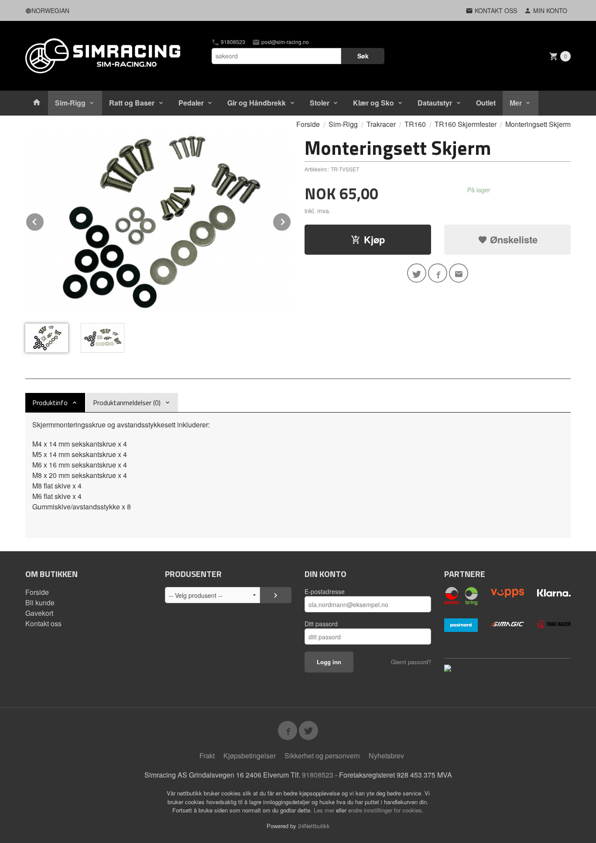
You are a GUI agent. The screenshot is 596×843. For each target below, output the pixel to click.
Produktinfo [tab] (50, 402)
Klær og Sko (373, 103)
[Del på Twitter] (416, 273)
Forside (308, 124)
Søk (363, 55)
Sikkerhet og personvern (322, 756)
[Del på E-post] (458, 273)
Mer (516, 103)
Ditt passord (321, 623)
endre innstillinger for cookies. (386, 810)
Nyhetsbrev (386, 756)
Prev (44, 220)
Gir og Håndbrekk (256, 103)
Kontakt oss (43, 623)
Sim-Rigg (70, 103)
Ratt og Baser (131, 103)
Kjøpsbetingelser (249, 756)
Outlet (486, 103)
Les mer (325, 810)
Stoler (319, 103)
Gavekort (39, 613)
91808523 (232, 41)
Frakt (207, 756)
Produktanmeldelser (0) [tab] (127, 402)
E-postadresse (325, 591)
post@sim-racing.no (284, 41)
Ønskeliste (512, 239)
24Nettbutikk (314, 826)
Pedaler (191, 103)
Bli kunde (40, 602)
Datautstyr (435, 103)
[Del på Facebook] (437, 273)
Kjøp (374, 239)
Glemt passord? (411, 662)
